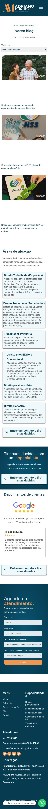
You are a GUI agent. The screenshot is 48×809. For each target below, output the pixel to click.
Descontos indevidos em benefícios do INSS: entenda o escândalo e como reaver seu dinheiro (22, 228)
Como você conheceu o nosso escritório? (21, 650)
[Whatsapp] (9, 754)
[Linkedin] (14, 754)
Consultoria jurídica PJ (34, 718)
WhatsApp (8, 628)
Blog (5, 711)
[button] (42, 803)
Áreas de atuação (11, 707)
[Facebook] (5, 754)
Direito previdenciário (32, 703)
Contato (6, 715)
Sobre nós (7, 703)
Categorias (6, 45)
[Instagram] (19, 754)
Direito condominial (34, 709)
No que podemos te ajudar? (16, 639)
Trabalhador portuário (31, 724)
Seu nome (8, 617)
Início (15, 26)
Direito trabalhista (33, 713)
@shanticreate (24, 804)
